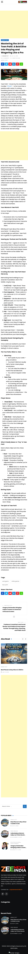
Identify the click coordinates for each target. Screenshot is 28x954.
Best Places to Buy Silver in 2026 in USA (18, 822)
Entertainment (15, 843)
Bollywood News (15, 842)
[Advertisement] (14, 24)
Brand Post (4, 666)
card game (5, 581)
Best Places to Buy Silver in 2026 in (12, 670)
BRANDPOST (5, 56)
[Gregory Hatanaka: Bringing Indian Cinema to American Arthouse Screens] (5, 846)
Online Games (15, 581)
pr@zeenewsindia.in (16, 889)
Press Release (14, 831)
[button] (22, 639)
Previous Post (8, 605)
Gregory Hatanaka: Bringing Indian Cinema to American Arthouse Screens (12, 609)
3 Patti (9, 86)
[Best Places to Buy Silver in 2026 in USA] (5, 822)
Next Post (21, 622)
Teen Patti (5, 585)
